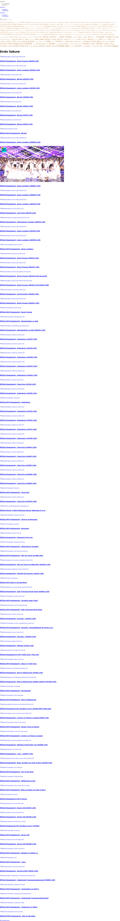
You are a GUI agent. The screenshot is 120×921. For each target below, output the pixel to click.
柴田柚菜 (16, 44)
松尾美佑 (112, 41)
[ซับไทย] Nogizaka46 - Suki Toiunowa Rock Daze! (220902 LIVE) (24, 591)
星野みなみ (100, 41)
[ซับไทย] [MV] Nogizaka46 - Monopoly (14, 528)
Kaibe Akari (100, 24)
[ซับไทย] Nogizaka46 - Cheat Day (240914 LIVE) (18, 447)
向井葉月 (78, 39)
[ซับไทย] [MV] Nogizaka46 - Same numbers (16, 249)
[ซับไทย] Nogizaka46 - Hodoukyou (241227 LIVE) (18, 339)
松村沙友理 (3, 44)
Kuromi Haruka (92, 26)
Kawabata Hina (26, 26)
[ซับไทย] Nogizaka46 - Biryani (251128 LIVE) (16, 97)
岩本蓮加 (31, 41)
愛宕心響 (63, 41)
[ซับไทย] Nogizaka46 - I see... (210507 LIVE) (16, 754)
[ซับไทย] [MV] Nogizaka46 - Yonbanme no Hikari (18, 907)
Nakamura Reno (76, 28)
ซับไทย (45, 37)
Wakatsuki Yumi (70, 34)
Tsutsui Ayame (29, 34)
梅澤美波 (29, 44)
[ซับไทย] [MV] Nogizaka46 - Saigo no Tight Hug (18, 664)
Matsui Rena (3, 28)
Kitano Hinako (71, 26)
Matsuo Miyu (24, 28)
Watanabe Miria (80, 34)
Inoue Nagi (43, 24)
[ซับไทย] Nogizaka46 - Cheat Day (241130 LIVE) (18, 384)
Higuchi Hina (85, 22)
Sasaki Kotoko (99, 30)
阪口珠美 (96, 46)
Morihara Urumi (31, 28)
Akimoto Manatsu (7, 22)
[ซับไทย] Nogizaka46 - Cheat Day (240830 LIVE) (18, 474)
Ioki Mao (59, 24)
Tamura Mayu (98, 32)
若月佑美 (35, 46)
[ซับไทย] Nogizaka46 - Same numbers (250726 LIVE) (20, 204)
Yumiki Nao (37, 37)
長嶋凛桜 (92, 46)
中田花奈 (84, 37)
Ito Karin (71, 24)
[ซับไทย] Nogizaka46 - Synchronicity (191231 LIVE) (19, 871)
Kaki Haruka (5, 26)
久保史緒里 (100, 37)
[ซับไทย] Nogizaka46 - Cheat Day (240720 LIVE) (18, 501)
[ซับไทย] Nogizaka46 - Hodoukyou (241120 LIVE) (18, 420)
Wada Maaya (61, 34)
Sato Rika (113, 30)
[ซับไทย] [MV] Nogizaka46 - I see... (13, 862)
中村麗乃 (79, 37)
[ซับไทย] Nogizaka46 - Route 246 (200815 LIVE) (18, 844)
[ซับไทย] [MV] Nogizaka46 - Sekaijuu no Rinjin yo (19, 853)
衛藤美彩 (48, 46)
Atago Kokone (16, 22)
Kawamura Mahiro (39, 26)
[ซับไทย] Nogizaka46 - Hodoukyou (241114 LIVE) (18, 429)
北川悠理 (53, 39)
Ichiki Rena (114, 22)
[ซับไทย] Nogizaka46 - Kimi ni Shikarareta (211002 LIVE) (21, 673)
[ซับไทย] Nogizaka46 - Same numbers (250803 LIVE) (20, 195)
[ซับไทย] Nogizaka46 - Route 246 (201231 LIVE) (18, 808)
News (96, 28)
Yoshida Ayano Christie (25, 37)
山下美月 (14, 41)
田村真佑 (99, 44)
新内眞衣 (87, 41)
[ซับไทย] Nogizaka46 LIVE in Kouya (13, 799)
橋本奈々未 (45, 44)
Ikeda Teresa (17, 24)
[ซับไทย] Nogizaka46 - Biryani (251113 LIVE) (16, 124)
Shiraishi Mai (44, 32)
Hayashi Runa (75, 22)
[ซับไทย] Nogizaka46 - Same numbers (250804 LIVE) (20, 186)
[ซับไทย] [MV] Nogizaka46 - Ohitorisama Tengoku (19, 546)
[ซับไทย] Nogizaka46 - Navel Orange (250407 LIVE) (19, 267)
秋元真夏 (16, 46)
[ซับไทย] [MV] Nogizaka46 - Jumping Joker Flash (19, 600)
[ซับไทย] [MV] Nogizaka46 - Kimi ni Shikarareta (18, 700)
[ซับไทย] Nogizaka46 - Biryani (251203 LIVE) (16, 79)
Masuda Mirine (116, 26)
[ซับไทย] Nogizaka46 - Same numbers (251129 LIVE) (20, 88)
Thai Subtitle (6, 34)
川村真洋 (40, 41)
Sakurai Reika (90, 30)
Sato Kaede (106, 30)
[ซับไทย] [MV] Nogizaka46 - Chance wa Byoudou (18, 519)
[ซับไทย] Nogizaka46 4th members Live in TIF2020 (19, 826)
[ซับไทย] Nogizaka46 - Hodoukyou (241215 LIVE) (18, 348)
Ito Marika (76, 24)
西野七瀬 (54, 46)
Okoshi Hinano (22, 30)
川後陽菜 (36, 41)
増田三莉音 (96, 39)
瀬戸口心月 (79, 44)
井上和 (116, 37)
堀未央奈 (91, 39)
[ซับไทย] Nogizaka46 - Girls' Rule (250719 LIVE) (18, 213)
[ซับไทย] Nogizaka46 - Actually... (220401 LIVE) (18, 619)
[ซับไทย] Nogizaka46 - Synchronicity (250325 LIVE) (19, 294)
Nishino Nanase (102, 28)
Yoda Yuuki (13, 37)
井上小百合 (3, 39)
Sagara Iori (48, 30)
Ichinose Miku (6, 24)
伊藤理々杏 (21, 39)
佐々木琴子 (32, 39)
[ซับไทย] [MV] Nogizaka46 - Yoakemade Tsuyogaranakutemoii (24, 898)
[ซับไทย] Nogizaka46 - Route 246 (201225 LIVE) (18, 817)
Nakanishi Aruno (87, 28)
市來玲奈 (52, 41)
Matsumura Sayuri (13, 28)
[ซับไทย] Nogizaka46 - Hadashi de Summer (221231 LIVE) (22, 573)
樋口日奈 (39, 44)
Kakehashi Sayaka (108, 24)
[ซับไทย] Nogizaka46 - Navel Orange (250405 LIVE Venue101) (23, 276)
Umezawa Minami (49, 34)
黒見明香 (109, 46)
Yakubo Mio (96, 34)
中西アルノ (91, 37)
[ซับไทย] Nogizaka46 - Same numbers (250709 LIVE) (20, 240)
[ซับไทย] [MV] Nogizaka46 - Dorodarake (15, 691)
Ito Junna (66, 24)
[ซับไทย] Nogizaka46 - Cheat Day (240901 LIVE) (18, 456)
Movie (36, 28)
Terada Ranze (108, 32)
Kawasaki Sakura (49, 26)
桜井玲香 (22, 44)
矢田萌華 (10, 46)
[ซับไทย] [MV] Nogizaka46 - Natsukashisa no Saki (19, 321)
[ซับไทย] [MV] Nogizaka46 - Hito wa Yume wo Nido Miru (21, 555)
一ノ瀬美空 (60, 37)
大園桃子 (100, 39)
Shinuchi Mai (34, 32)
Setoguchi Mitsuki (14, 32)
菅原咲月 (42, 46)
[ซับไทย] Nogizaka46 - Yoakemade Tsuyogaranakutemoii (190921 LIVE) (27, 880)
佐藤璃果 (41, 39)
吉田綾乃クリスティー (70, 39)
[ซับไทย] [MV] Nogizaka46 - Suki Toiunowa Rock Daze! (21, 610)
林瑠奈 (10, 44)
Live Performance (105, 26)
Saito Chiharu (64, 30)
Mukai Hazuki (41, 28)
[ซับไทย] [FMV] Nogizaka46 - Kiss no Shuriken (17, 916)
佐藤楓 (36, 39)
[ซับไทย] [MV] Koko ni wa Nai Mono (13, 582)
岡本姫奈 (24, 41)
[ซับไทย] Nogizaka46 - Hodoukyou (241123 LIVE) (18, 411)
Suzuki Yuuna (74, 32)
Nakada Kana (58, 28)
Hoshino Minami (104, 22)
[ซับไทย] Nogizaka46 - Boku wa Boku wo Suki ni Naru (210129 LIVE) (26, 763)
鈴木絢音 (87, 46)
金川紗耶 (78, 46)
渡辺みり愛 (73, 44)
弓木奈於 (58, 41)
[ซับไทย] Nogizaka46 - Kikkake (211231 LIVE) (17, 646)
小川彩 (7, 41)
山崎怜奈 (19, 41)
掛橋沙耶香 (69, 41)
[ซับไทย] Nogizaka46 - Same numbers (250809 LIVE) (20, 142)
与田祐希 (68, 37)
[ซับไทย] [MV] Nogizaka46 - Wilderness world (17, 781)
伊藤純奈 (27, 39)
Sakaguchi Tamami (79, 30)
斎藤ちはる (80, 41)
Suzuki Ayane (67, 32)
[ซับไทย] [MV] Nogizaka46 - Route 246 (14, 835)
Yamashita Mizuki (107, 34)
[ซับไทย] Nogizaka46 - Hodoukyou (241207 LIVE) (18, 366)
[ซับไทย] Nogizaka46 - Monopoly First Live (16, 537)
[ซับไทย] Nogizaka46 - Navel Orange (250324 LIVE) (19, 303)
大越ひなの (106, 39)
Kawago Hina (32, 26)
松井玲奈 (107, 41)
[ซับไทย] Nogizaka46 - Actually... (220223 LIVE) (18, 637)
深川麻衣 (61, 44)
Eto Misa (34, 22)
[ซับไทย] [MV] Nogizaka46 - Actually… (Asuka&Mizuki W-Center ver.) (26, 628)
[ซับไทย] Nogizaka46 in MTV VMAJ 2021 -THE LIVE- (19, 655)
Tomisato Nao (17, 34)
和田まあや (84, 39)
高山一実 (103, 46)
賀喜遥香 (60, 46)
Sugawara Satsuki (55, 32)
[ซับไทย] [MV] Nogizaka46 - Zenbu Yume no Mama (19, 727)
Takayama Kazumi (84, 32)
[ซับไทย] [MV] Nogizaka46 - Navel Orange (16, 312)
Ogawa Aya (4, 30)
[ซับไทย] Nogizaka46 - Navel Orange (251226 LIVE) (19, 61)
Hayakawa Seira (63, 22)
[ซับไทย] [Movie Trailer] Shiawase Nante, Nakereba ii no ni (22, 510)
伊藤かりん (9, 39)
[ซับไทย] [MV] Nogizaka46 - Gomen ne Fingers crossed (21, 736)
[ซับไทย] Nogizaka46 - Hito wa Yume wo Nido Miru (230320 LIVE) (25, 564)
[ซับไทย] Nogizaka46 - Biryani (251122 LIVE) (16, 106)
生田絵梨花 (86, 44)
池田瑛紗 (52, 44)
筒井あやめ (23, 46)
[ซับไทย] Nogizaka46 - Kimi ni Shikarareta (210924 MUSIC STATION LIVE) (28, 682)
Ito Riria (82, 24)
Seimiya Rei (4, 32)
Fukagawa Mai (42, 22)
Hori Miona (94, 22)
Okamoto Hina (15, 30)
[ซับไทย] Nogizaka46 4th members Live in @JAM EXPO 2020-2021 (25, 709)
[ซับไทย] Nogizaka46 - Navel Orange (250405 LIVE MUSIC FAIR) (24, 285)
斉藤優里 (75, 41)
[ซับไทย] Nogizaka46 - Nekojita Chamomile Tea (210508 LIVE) (24, 745)
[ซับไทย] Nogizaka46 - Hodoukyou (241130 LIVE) (18, 393)
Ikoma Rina (26, 24)
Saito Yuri (70, 30)
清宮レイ (67, 44)
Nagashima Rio (51, 28)
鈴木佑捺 (83, 46)
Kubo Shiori (81, 26)
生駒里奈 (92, 44)
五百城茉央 (109, 37)
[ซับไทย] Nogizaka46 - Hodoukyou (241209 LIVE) (18, 357)
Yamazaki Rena (4, 37)
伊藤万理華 (14, 39)
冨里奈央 (47, 39)
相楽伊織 (111, 44)
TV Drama (39, 34)
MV (47, 28)
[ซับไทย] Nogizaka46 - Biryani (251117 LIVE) (16, 115)
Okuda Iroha (30, 30)
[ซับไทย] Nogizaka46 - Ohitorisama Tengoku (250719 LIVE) (22, 222)
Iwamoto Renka (91, 24)
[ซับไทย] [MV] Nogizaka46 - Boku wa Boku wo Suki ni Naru (23, 790)
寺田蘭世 (2, 41)
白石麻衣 (106, 44)
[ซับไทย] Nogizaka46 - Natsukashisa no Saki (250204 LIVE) (22, 330)
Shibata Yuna (24, 32)
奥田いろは (111, 39)
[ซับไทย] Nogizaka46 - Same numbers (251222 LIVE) (20, 70)
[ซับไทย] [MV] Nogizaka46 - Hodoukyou (15, 402)
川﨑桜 (48, 41)
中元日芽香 (74, 37)
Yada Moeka (88, 34)
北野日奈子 (60, 39)
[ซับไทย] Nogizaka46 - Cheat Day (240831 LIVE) (18, 465)
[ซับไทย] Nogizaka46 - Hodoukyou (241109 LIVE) (18, 438)
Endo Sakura (25, 22)
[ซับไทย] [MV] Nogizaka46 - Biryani (13, 133)
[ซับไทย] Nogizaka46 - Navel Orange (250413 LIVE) (19, 258)
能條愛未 (30, 46)
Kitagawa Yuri (61, 26)
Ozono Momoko (40, 30)
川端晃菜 (43, 41)
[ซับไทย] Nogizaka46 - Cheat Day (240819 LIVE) (18, 483)
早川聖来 (93, 41)
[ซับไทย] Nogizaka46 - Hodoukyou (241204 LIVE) (18, 375)
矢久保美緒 (3, 46)
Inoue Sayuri (52, 24)
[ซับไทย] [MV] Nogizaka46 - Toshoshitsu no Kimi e (19, 889)
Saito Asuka (56, 30)
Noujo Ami (110, 28)
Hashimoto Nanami (51, 22)
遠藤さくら (69, 46)
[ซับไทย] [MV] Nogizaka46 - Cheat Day (14, 492)
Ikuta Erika (34, 24)
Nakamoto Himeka (66, 28)
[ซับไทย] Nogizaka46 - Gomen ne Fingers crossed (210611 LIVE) (24, 718)
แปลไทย (52, 37)
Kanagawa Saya (18, 26)
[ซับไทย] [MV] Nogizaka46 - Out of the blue (17, 772)
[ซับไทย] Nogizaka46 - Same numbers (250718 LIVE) (20, 231)
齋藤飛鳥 (115, 46)
